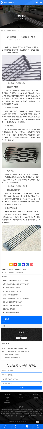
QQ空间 (11, 264)
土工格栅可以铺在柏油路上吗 (11, 291)
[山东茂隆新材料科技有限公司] (7, 2)
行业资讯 (12, 30)
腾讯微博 (19, 264)
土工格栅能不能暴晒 (8, 309)
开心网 (31, 264)
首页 (8, 30)
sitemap (36, 400)
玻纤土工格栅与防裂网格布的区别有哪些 (15, 280)
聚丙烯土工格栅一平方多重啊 (17, 269)
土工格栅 (14, 47)
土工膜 (7, 397)
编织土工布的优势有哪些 (10, 295)
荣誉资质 (22, 399)
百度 (23, 264)
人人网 (27, 264)
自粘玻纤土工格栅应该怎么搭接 (12, 305)
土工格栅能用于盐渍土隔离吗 (11, 312)
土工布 (7, 399)
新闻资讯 (36, 399)
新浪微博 (15, 264)
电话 (16, 427)
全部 (4, 326)
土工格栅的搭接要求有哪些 (11, 287)
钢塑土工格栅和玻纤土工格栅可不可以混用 (15, 284)
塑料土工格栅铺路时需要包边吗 (12, 302)
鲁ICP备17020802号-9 (30, 421)
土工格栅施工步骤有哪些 (15, 272)
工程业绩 (36, 397)
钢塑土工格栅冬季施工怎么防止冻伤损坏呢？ (16, 298)
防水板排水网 (7, 402)
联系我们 (22, 397)
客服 (27, 427)
